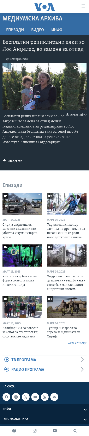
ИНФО (56, 30)
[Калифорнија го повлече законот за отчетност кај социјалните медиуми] (22, 307)
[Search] (75, 431)
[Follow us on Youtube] (35, 397)
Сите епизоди (77, 343)
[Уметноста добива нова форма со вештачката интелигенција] (22, 255)
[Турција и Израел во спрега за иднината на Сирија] (67, 307)
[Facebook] (14, 431)
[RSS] (45, 397)
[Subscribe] (54, 397)
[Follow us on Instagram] (16, 397)
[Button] (12, 162)
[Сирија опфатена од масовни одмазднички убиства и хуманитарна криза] (22, 204)
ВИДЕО (37, 30)
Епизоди (15, 30)
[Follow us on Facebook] (6, 397)
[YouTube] (54, 431)
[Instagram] (34, 431)
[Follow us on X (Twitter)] (26, 397)
